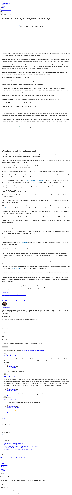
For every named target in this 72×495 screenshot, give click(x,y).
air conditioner (46, 205)
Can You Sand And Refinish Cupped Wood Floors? (16, 447)
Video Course (5, 4)
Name (4, 332)
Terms (2, 466)
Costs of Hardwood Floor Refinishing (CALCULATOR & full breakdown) (21, 446)
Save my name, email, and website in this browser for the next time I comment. (23, 343)
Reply (5, 364)
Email (4, 336)
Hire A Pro (4, 7)
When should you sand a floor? (11, 445)
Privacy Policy (4, 465)
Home (3, 2)
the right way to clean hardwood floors (33, 180)
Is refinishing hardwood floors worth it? (14, 443)
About (2, 469)
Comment (5, 329)
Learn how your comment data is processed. (33, 350)
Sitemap (3, 468)
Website (4, 339)
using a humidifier (16, 268)
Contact (3, 470)
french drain (25, 242)
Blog (3, 6)
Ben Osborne (6, 308)
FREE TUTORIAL (6, 3)
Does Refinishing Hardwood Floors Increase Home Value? (18, 449)
